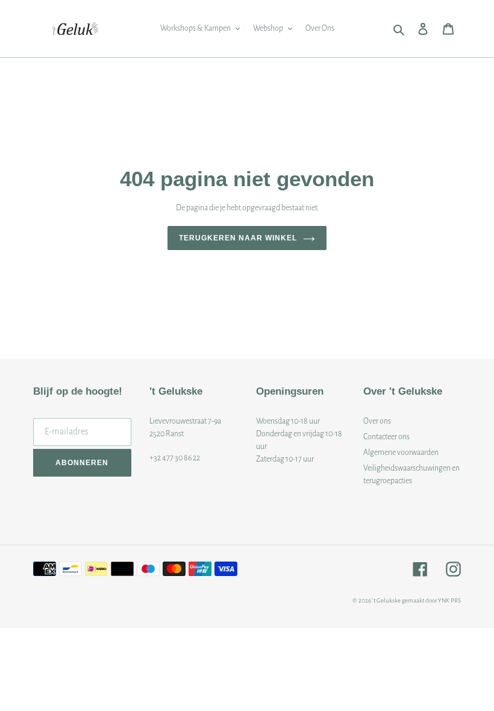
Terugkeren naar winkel (237, 238)
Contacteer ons (386, 437)
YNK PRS (449, 600)
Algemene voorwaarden (401, 452)
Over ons (377, 421)
